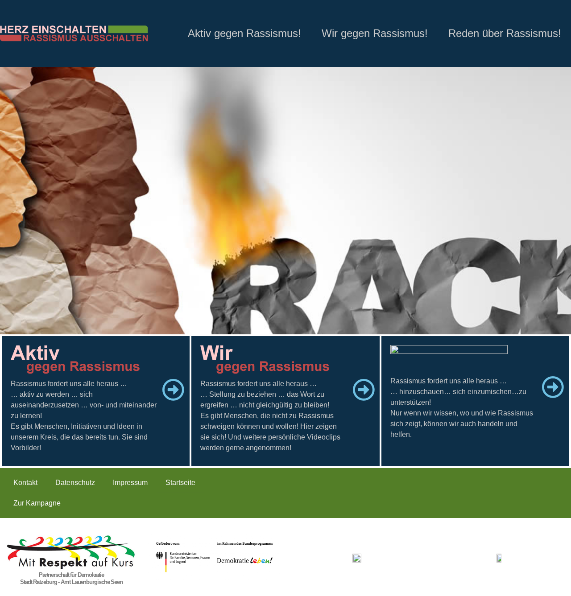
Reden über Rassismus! (504, 33)
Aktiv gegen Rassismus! (244, 33)
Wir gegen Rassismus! (375, 33)
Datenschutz (75, 482)
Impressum (130, 482)
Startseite (180, 482)
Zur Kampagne (37, 503)
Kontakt (25, 482)
